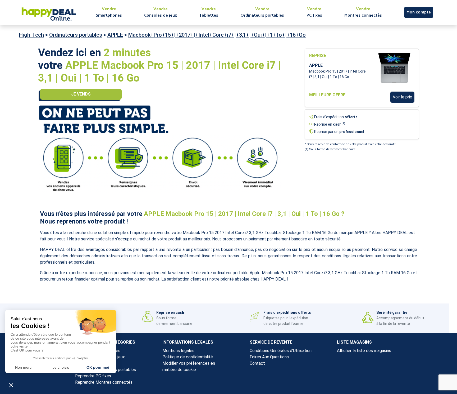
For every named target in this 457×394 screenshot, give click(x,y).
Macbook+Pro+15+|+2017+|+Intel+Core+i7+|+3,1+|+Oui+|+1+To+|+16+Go (217, 35)
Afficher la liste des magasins (364, 350)
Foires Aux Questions (269, 356)
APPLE (115, 35)
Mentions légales (178, 350)
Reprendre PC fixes (93, 375)
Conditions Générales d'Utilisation (281, 350)
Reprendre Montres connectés (103, 382)
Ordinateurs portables (75, 35)
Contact (257, 363)
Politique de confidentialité (187, 356)
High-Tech (31, 35)
